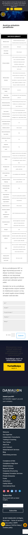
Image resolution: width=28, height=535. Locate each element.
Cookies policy (8, 527)
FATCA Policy (16, 525)
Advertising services (10, 454)
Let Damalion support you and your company (13, 399)
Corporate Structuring (10, 471)
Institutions (6, 481)
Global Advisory (8, 466)
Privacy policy (7, 523)
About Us (6, 444)
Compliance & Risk (9, 461)
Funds (5, 478)
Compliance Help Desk (10, 463)
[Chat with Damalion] (25, 525)
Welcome (6, 432)
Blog (4, 452)
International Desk (9, 486)
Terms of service (16, 520)
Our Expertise (7, 434)
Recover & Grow (8, 468)
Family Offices (7, 483)
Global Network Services (11, 449)
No (11, 9)
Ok (8, 9)
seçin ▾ (14, 367)
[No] (26, 5)
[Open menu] (3, 14)
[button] (3, 524)
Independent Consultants (11, 437)
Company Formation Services (13, 473)
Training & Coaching (9, 439)
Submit (20, 336)
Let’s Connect (7, 447)
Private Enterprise (9, 476)
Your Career (7, 442)
